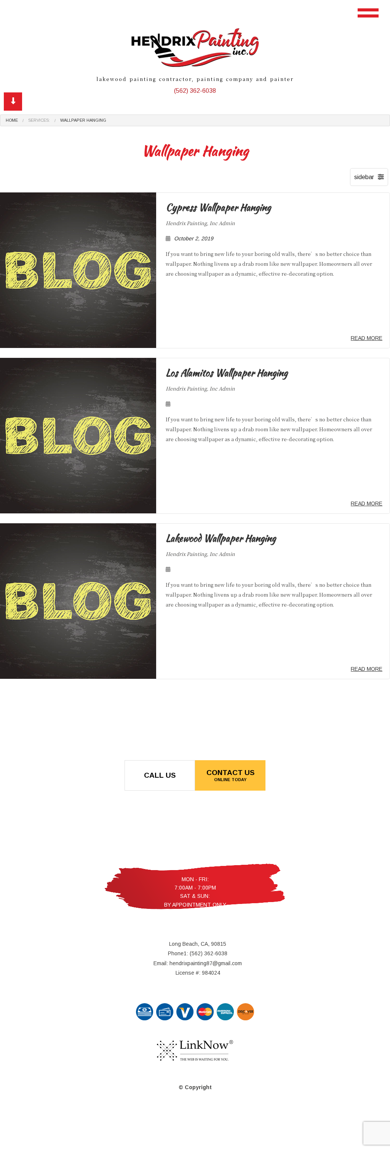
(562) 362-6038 (195, 90)
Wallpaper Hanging (83, 120)
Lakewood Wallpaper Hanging (221, 538)
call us (160, 775)
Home (12, 120)
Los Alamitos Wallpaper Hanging (227, 373)
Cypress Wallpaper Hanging (218, 207)
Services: (39, 120)
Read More (366, 338)
